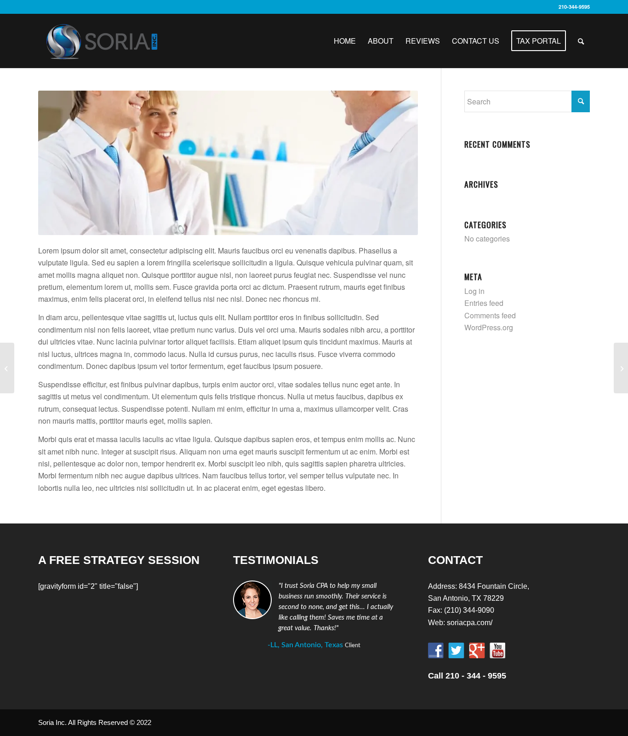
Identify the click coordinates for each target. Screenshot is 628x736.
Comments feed (490, 315)
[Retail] (621, 368)
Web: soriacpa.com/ (460, 623)
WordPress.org (488, 327)
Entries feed (483, 303)
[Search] (581, 41)
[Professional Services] (7, 368)
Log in (474, 291)
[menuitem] (345, 41)
